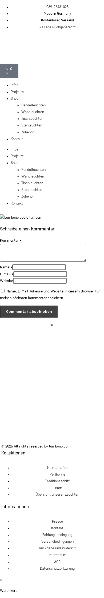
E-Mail (6, 274)
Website (6, 281)
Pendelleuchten (33, 105)
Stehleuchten (31, 125)
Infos (14, 85)
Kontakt (17, 139)
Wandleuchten (32, 112)
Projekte (17, 92)
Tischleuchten (32, 119)
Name (6, 267)
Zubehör (27, 132)
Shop (14, 99)
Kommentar (11, 240)
